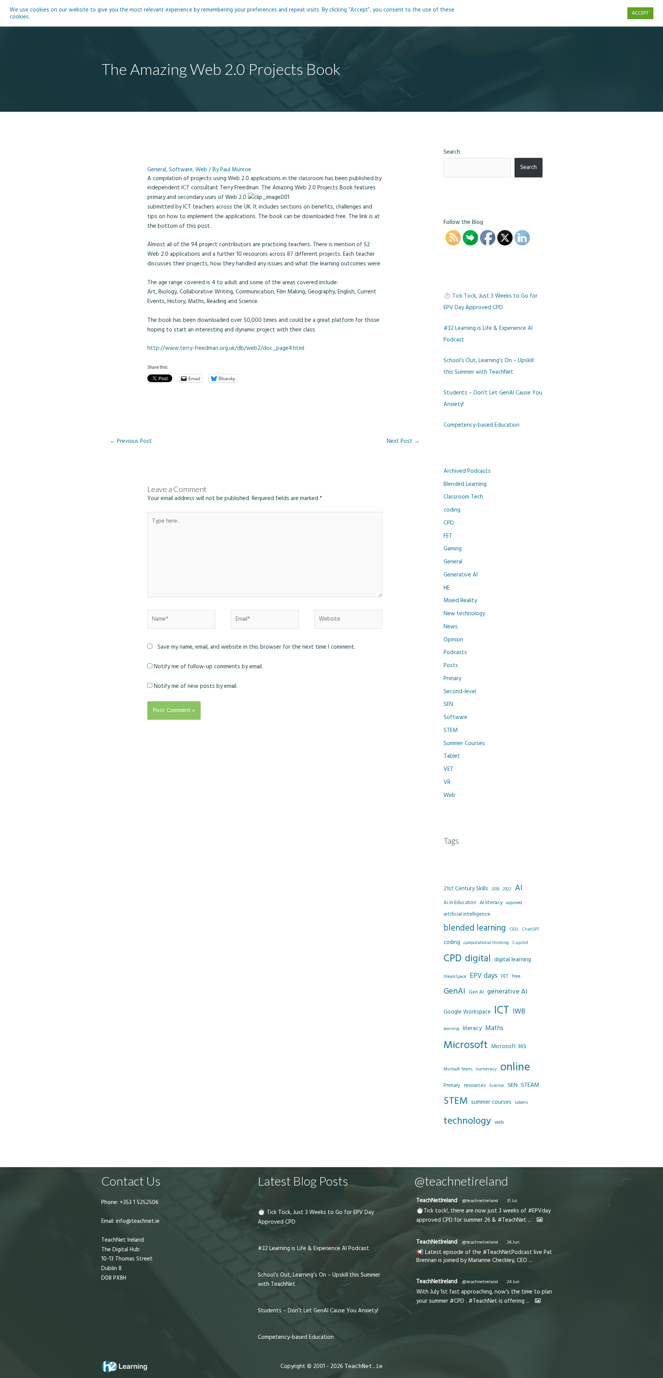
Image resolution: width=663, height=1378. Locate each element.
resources (475, 1085)
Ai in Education (460, 902)
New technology (464, 614)
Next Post (403, 441)
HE (447, 588)
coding (452, 510)
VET (449, 769)
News (451, 627)
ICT (501, 1010)
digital (478, 958)
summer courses (491, 1102)
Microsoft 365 (508, 1046)
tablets (521, 1103)
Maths (494, 1028)
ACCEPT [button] (640, 13)
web (499, 1122)
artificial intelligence (467, 914)
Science (496, 1086)
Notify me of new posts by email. (195, 686)
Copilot (520, 942)
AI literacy (491, 902)
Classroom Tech (463, 497)
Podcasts (455, 652)
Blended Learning (465, 484)
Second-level (460, 691)
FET (448, 536)
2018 (495, 889)
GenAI (454, 991)
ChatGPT (530, 929)
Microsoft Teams (458, 1069)
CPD (449, 523)
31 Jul (512, 1200)
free (516, 976)
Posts (451, 665)
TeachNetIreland (436, 1200)
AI (519, 888)
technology (467, 1121)
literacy (472, 1028)
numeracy (486, 1069)
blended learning (475, 928)
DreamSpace (455, 976)
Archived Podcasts (467, 471)
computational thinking (486, 943)
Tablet (452, 756)
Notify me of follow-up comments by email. (208, 666)
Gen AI (476, 992)
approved (514, 903)
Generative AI (461, 575)
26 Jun (513, 1242)
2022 (507, 889)
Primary (452, 678)
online (515, 1067)
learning (451, 1029)
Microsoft (466, 1045)
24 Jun (513, 1282)
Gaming (453, 549)
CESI (513, 929)
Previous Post (131, 441)
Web (201, 170)
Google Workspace (467, 1012)
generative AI (507, 991)
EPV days (484, 975)
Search (452, 152)
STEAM (530, 1085)
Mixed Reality (460, 600)
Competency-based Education (482, 425)
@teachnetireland (480, 1200)
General (156, 170)
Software (181, 170)
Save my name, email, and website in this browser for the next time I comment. (256, 647)
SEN (448, 704)
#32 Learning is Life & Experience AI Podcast (313, 1248)
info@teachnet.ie (137, 1221)
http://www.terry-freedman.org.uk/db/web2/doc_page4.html (225, 348)
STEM (451, 730)
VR (447, 782)
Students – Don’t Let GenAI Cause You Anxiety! (318, 1311)
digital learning (512, 960)
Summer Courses (464, 743)
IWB (519, 1011)
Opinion (453, 640)
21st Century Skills (466, 888)
